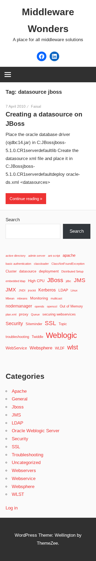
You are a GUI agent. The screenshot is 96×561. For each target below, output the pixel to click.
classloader (41, 263)
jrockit (32, 290)
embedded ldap (15, 281)
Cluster (11, 271)
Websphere (41, 347)
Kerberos (47, 289)
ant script (54, 255)
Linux (74, 290)
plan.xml (11, 314)
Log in (12, 508)
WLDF (60, 348)
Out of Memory (71, 306)
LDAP (63, 290)
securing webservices (59, 314)
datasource (27, 271)
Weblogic (61, 335)
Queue (35, 314)
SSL (50, 323)
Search (13, 219)
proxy (23, 314)
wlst (72, 347)
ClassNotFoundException (68, 263)
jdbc (68, 281)
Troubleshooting (27, 454)
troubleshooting (17, 337)
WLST (18, 494)
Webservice (23, 478)
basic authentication (18, 263)
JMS (79, 280)
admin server (36, 255)
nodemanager (19, 305)
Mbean (10, 298)
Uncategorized (26, 462)
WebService (16, 348)
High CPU (36, 281)
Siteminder (34, 324)
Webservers (24, 470)
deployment (49, 271)
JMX (11, 290)
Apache (19, 391)
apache (69, 255)
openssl (52, 306)
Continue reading (24, 198)
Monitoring (39, 298)
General (19, 399)
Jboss (18, 407)
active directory (16, 255)
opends (39, 306)
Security (14, 323)
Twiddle (37, 337)
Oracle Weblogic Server (35, 430)
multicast (56, 298)
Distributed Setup (72, 271)
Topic (63, 324)
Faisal (36, 106)
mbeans (22, 298)
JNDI (22, 290)
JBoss (55, 280)
